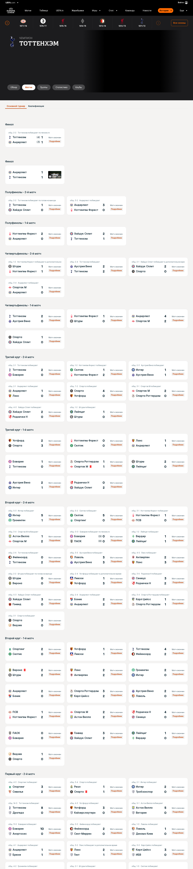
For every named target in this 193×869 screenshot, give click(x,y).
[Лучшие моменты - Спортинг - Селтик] (35, 651)
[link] (28, 10)
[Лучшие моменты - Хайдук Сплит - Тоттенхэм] (96, 236)
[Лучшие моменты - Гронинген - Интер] (158, 672)
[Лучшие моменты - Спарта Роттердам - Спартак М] (96, 464)
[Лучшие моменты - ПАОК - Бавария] (35, 735)
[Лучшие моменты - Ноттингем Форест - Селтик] (96, 443)
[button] (96, 10)
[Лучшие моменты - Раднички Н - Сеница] (158, 714)
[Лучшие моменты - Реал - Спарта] (96, 787)
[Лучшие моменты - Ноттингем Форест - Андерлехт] (35, 236)
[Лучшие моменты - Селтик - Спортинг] (96, 515)
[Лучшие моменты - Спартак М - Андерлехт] (35, 287)
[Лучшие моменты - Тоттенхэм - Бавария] (35, 370)
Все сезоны (179, 23)
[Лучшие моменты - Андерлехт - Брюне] (35, 850)
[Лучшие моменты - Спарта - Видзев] (35, 620)
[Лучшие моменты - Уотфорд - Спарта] (35, 443)
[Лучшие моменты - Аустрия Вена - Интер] (35, 485)
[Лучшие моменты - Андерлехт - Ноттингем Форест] (96, 205)
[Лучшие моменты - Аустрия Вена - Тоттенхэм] (96, 266)
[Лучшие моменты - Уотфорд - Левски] (96, 651)
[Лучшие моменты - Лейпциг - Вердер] (158, 735)
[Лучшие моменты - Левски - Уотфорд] (96, 578)
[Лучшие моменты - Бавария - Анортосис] (35, 829)
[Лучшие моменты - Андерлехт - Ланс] (35, 391)
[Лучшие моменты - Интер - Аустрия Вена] (158, 370)
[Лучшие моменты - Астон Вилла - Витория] (158, 808)
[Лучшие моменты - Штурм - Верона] (35, 578)
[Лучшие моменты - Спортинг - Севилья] (35, 787)
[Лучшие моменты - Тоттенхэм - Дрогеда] (35, 808)
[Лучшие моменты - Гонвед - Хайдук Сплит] (96, 735)
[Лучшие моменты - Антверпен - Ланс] (158, 557)
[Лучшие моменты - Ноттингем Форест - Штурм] (96, 318)
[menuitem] (29, 10)
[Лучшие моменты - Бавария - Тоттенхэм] (35, 464)
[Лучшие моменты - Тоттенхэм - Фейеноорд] (158, 651)
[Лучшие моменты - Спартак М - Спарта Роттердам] (158, 391)
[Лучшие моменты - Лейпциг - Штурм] (96, 412)
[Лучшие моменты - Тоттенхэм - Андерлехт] (35, 137)
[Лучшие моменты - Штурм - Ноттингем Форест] (35, 266)
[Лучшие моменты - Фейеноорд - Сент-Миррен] (96, 829)
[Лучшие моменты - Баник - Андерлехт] (96, 599)
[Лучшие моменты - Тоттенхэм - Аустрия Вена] (35, 318)
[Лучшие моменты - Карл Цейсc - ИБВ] (158, 850)
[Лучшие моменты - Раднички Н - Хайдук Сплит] (96, 485)
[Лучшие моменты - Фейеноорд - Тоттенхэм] (35, 557)
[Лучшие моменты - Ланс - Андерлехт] (158, 443)
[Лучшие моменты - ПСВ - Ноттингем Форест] (35, 714)
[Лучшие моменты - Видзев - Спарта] (35, 756)
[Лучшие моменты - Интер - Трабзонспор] (158, 787)
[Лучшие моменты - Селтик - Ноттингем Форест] (96, 370)
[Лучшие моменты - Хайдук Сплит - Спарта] (158, 266)
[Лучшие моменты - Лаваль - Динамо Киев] (158, 829)
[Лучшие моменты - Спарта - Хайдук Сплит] (35, 339)
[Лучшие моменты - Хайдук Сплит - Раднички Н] (35, 412)
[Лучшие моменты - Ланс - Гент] (96, 850)
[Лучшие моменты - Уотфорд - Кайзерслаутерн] (96, 808)
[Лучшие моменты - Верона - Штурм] (35, 672)
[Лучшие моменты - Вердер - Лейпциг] (158, 536)
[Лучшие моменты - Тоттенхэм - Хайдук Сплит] (35, 205)
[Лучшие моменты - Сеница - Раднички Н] (158, 578)
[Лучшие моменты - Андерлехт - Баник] (35, 693)
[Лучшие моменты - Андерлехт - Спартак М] (158, 318)
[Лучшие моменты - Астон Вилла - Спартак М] (35, 536)
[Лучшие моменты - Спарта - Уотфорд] (96, 391)
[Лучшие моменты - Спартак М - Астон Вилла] (96, 714)
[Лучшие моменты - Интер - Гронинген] (35, 515)
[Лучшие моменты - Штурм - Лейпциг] (158, 464)
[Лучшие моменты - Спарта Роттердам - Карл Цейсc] (96, 693)
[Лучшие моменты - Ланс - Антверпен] (96, 672)
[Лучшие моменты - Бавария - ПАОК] (96, 536)
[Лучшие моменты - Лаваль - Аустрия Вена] (96, 557)
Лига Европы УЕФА (11, 10)
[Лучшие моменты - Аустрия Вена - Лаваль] (158, 693)
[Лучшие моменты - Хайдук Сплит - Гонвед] (35, 599)
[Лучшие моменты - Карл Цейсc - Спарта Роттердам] (158, 599)
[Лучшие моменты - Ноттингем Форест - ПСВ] (158, 515)
